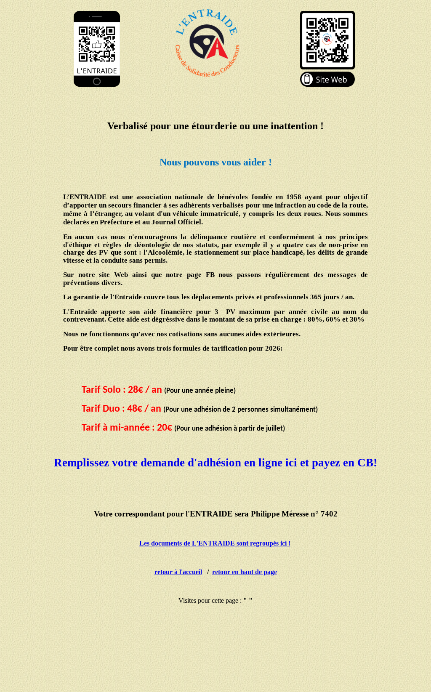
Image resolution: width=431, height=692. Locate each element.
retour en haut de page (244, 571)
